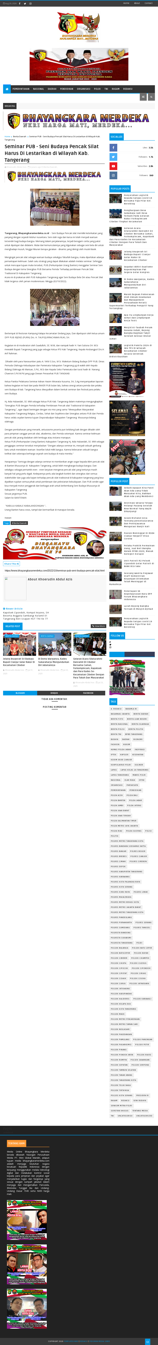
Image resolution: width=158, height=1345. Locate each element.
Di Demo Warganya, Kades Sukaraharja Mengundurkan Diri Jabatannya (53, 662)
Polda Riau (116, 831)
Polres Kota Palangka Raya (125, 882)
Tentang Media (140, 1111)
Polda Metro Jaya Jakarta (124, 826)
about (137, 3)
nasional (116, 780)
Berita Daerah (19, 136)
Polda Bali (132, 795)
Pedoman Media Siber (99, 1341)
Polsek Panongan (142, 1039)
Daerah (52, 89)
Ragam (116, 89)
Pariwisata (132, 785)
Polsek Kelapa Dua (121, 1004)
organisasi (117, 785)
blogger (20, 693)
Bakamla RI (131, 709)
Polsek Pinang (119, 1050)
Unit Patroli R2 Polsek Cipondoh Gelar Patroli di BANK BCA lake (139, 564)
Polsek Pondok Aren (122, 1055)
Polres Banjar (119, 851)
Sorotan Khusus (120, 1111)
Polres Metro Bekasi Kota (125, 902)
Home (126, 3)
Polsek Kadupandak (121, 994)
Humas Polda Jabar (121, 749)
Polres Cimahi (118, 861)
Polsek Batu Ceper (142, 948)
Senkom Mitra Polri (121, 1106)
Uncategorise (125, 1116)
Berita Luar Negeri (137, 719)
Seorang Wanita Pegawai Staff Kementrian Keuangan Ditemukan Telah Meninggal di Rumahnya (131, 579)
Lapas (114, 770)
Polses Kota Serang (122, 1095)
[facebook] (19, 3)
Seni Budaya (139, 1100)
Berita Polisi (118, 729)
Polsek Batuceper (120, 953)
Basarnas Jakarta (120, 714)
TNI (106, 89)
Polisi (148, 831)
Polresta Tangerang (122, 943)
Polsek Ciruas (138, 973)
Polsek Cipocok (119, 968)
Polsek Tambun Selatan (123, 1070)
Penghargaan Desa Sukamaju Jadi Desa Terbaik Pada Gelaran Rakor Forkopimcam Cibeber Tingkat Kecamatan (129, 216)
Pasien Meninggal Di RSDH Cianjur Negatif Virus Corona (139, 536)
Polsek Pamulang (120, 1039)
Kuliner (139, 765)
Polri (97, 89)
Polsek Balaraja (119, 948)
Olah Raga (130, 780)
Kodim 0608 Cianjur (121, 760)
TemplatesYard (71, 1341)
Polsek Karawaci (142, 999)
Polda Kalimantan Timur (124, 821)
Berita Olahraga (140, 724)
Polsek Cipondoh (141, 968)
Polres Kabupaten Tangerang (126, 872)
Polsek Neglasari (120, 1029)
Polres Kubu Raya (120, 892)
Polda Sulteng (134, 831)
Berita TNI (116, 734)
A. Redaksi (116, 709)
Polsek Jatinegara (139, 983)
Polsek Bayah (141, 953)
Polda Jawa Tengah (121, 816)
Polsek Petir (142, 1044)
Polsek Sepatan (119, 1065)
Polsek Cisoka (138, 978)
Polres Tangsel (142, 927)
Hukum (126, 744)
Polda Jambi (117, 805)
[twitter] (25, 3)
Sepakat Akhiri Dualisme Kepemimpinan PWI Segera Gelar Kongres (138, 270)
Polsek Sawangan (140, 1060)
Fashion (115, 744)
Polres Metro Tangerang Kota (127, 841)
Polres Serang (144, 922)
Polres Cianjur (139, 856)
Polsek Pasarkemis (121, 1044)
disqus (54, 693)
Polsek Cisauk (118, 978)
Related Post (13, 626)
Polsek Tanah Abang (121, 1075)
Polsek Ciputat (119, 973)
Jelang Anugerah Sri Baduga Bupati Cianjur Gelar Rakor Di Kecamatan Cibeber (19, 662)
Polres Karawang (120, 877)
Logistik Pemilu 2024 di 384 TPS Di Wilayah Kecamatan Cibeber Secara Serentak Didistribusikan (130, 351)
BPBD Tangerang (134, 734)
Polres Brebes (119, 856)
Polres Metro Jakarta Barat (126, 907)
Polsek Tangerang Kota (123, 1080)
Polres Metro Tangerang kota (127, 912)
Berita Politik (136, 729)
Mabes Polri (139, 775)
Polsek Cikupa (118, 963)
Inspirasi (140, 749)
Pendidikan (66, 89)
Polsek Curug (118, 983)
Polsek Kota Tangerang (123, 1009)
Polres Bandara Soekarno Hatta (128, 846)
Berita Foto (117, 719)
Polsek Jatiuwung (120, 989)
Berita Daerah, (50, 167)
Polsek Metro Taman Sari (124, 1024)
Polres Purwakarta (121, 922)
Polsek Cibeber (119, 958)
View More (100, 626)
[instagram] (30, 3)
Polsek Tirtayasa (120, 1090)
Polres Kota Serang (122, 887)
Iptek (113, 755)
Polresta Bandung (121, 933)
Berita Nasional (119, 724)
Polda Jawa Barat (120, 810)
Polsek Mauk (118, 1014)
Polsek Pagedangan (121, 1034)
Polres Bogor (137, 851)
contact (148, 3)
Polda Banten (118, 800)
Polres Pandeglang (121, 917)
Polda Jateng (134, 805)
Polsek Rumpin (119, 1060)
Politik (114, 836)
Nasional (38, 89)
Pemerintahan (21, 89)
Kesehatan (137, 755)
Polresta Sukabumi (121, 938)
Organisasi (83, 89)
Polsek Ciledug (138, 963)
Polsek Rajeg (144, 1055)
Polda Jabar (135, 800)
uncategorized (144, 1116)
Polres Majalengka (121, 897)
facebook (88, 693)
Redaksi (128, 89)
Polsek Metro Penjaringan (125, 1019)
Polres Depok (118, 866)
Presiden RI (142, 1095)
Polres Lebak (141, 892)
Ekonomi (138, 739)
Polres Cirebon (138, 861)
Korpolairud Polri (121, 765)
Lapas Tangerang (120, 775)
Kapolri (124, 755)
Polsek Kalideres (120, 999)
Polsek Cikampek (140, 958)
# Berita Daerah (19, 523)
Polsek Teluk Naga (121, 1085)
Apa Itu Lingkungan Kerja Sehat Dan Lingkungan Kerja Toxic (139, 318)
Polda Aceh (117, 795)
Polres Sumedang (120, 927)
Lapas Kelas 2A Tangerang (134, 770)
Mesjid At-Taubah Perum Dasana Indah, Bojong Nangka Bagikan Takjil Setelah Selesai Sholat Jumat (131, 333)
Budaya (114, 739)
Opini (142, 780)
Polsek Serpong (140, 1065)
